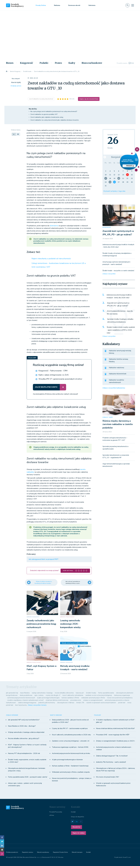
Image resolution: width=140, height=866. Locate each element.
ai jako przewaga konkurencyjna (48, 698)
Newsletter (76, 827)
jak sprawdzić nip (12, 693)
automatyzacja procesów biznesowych (21, 698)
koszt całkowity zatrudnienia (73, 695)
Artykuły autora (16, 86)
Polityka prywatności (12, 852)
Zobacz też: (33, 252)
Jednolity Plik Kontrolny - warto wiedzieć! (111, 762)
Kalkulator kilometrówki (117, 374)
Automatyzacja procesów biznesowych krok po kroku (71, 753)
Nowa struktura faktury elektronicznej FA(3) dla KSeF (115, 728)
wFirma (51, 815)
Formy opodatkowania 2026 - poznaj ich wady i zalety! (27, 777)
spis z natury (38, 695)
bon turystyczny (21, 705)
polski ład (121, 702)
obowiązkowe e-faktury (65, 702)
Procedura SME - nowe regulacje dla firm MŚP (112, 735)
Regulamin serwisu (27, 852)
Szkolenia (91, 5)
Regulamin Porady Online (60, 852)
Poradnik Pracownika (55, 812)
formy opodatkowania (106, 693)
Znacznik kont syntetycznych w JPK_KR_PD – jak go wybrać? (118, 304)
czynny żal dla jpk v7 (53, 695)
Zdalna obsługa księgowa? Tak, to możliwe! (111, 756)
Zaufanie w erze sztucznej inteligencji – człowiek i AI (70, 741)
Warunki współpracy (43, 852)
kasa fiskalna (25, 693)
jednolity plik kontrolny (46, 702)
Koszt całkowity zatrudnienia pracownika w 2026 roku (71, 735)
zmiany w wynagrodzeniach (93, 700)
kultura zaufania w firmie (70, 698)
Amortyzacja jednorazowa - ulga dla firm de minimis (120, 312)
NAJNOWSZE (106, 227)
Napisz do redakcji (78, 833)
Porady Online (41, 5)
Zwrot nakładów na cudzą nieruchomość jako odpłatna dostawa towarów (54, 120)
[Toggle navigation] (132, 5)
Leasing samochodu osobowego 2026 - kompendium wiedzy (70, 624)
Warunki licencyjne (77, 852)
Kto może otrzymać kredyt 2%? (107, 777)
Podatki (44, 63)
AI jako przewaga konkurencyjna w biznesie (67, 759)
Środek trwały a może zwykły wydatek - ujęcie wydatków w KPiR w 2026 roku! (121, 330)
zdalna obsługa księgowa (27, 702)
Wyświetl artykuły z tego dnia (114, 191)
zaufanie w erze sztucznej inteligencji (98, 695)
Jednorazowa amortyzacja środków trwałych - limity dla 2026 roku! (119, 296)
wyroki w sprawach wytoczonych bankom (101, 702)
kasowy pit (80, 693)
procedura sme (75, 700)
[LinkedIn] (2, 846)
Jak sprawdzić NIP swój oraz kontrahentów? (24, 720)
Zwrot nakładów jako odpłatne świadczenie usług (46, 117)
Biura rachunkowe (92, 63)
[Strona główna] (6, 71)
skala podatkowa (26, 695)
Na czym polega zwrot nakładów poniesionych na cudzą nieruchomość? (53, 111)
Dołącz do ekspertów (77, 817)
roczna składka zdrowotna (64, 693)
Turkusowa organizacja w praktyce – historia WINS (70, 747)
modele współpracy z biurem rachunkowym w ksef (25, 700)
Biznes (9, 63)
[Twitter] (2, 841)
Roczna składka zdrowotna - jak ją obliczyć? (23, 738)
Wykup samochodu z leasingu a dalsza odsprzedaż (26, 732)
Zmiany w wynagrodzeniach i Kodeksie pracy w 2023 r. (115, 741)
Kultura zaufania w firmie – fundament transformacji (70, 766)
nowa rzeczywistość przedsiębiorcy (120, 698)
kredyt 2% (80, 702)
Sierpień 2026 (118, 157)
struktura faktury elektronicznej (57, 700)
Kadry (71, 63)
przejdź (129, 166)
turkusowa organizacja (122, 695)
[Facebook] (2, 837)
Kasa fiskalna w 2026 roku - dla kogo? (22, 726)
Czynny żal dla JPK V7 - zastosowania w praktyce (70, 728)
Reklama (57, 5)
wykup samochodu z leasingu (42, 693)
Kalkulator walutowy (116, 367)
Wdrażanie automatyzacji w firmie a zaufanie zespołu (71, 772)
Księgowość (26, 63)
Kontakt (73, 812)
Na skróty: (33, 109)
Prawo (58, 63)
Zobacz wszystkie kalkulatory (113, 388)
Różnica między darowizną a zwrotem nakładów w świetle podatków (117, 424)
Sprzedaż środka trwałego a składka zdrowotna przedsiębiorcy (120, 320)
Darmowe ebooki (74, 5)
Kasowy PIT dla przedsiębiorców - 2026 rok (24, 753)
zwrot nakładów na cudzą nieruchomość (41, 99)
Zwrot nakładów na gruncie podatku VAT (44, 114)
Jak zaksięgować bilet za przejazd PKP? (43, 559)
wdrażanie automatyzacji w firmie (93, 698)
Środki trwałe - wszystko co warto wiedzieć (118, 270)
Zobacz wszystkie (109, 274)
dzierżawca (54, 226)
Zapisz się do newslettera (88, 99)
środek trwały (91, 693)
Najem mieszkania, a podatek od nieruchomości (51, 258)
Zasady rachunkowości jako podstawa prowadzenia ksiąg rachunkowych (41, 624)
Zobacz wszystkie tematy (37, 705)
